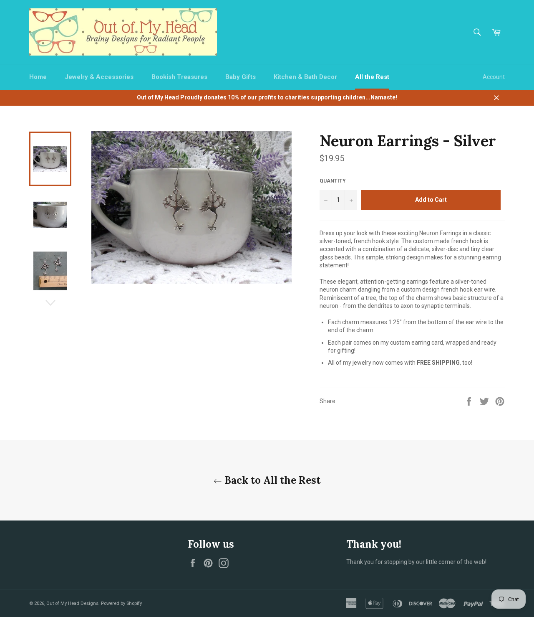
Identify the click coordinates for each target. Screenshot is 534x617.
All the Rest (372, 77)
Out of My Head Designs (72, 603)
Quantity (333, 181)
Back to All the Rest (271, 480)
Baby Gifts (240, 77)
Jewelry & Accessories (99, 77)
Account (494, 77)
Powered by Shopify (121, 603)
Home (38, 77)
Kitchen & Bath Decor (305, 77)
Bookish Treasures (179, 77)
